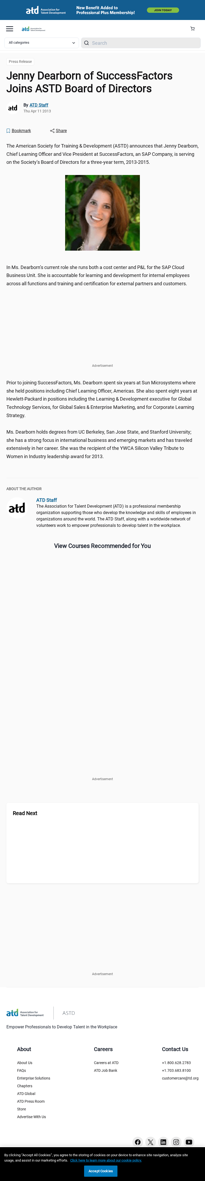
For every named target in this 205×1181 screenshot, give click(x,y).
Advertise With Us (31, 1117)
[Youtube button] (189, 1142)
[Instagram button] (176, 1142)
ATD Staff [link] (39, 105)
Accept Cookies (101, 1171)
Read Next (25, 813)
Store (21, 1109)
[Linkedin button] (163, 1142)
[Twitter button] (150, 1142)
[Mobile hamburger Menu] (9, 29)
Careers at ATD (106, 1063)
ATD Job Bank (105, 1070)
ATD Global (26, 1094)
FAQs (21, 1070)
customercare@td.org (180, 1078)
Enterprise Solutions (33, 1078)
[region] (102, 1164)
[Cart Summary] (194, 28)
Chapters (24, 1086)
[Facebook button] (137, 1142)
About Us (24, 1063)
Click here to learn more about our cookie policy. (106, 1160)
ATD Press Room (31, 1101)
